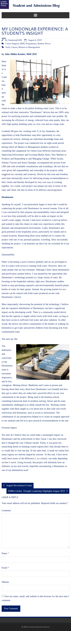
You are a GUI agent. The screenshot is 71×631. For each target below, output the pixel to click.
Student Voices (44, 43)
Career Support (12, 43)
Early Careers (12, 47)
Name (5, 553)
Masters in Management (29, 47)
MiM (22, 43)
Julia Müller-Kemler (15, 54)
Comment (6, 510)
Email (5, 568)
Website (5, 582)
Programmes (31, 43)
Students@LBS (15, 40)
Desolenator (4, 65)
